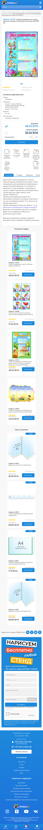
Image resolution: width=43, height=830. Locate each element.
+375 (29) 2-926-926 (23, 742)
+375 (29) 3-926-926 (23, 747)
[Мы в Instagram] (7, 811)
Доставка (21, 783)
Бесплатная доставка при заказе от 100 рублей (36, 157)
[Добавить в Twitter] (36, 632)
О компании (21, 757)
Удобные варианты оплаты (7, 169)
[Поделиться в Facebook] (32, 632)
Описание (8, 175)
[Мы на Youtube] (26, 811)
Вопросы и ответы (21, 797)
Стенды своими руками (21, 788)
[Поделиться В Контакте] (28, 632)
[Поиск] (40, 7)
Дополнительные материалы (21, 791)
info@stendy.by (9, 708)
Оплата (38, 175)
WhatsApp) (23, 743)
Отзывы (19, 175)
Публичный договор (21, 770)
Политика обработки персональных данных (21, 800)
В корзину (28, 274)
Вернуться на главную (9, 632)
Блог (21, 773)
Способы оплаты (21, 785)
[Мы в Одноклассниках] (16, 811)
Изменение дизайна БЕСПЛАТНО (7, 157)
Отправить (21, 705)
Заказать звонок (9, 90)
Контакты (21, 762)
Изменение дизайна (21, 794)
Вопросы (29, 175)
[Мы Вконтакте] (35, 811)
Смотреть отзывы (27, 87)
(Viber (18, 743)
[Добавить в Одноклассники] (40, 632)
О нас (22, 765)
